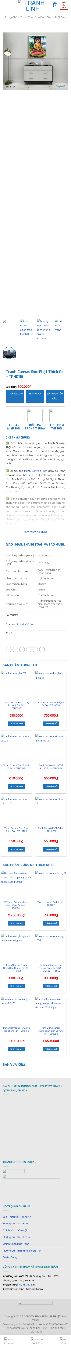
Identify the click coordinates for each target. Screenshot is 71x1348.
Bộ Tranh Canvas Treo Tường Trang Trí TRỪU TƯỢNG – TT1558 (50, 968)
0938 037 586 (27, 1284)
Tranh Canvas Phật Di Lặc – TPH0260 (51, 829)
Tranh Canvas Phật (35, 471)
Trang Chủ (11, 17)
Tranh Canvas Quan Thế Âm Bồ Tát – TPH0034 (51, 767)
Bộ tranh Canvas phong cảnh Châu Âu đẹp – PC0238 (16, 905)
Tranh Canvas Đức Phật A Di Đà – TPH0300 (51, 704)
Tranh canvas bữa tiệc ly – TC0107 (50, 903)
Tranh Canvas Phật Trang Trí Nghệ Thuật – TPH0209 (16, 705)
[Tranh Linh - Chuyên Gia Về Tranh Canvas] (33, 5)
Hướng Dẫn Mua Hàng (16, 1223)
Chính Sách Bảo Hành (16, 1243)
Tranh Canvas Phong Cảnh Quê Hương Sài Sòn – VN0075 (16, 968)
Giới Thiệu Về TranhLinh (17, 1216)
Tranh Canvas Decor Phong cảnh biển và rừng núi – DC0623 (51, 1031)
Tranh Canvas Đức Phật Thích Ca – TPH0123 (16, 829)
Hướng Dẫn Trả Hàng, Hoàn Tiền (22, 1250)
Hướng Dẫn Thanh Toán (17, 1237)
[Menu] (5, 5)
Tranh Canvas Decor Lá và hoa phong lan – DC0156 (16, 1029)
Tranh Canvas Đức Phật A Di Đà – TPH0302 (16, 767)
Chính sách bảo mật (15, 1230)
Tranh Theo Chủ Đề (32, 17)
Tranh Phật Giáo (56, 17)
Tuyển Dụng (10, 1257)
